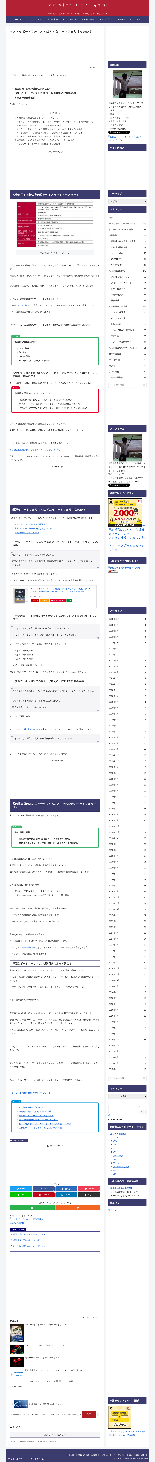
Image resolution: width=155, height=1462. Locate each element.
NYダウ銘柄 (128, 265)
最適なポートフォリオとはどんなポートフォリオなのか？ (40, 125)
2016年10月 (127, 980)
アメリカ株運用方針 (128, 312)
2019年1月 (127, 820)
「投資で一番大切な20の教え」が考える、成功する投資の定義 (44, 136)
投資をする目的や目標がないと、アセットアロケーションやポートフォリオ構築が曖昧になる (57, 122)
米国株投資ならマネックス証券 (127, 348)
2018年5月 (127, 868)
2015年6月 (127, 1069)
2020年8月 (127, 708)
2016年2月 (127, 1028)
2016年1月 (127, 1034)
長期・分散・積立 (128, 288)
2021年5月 (127, 666)
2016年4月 (127, 1016)
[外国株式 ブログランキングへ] (113, 572)
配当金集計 (128, 324)
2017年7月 (127, 927)
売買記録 (128, 336)
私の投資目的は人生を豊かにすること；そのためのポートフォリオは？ (46, 140)
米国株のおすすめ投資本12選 (121, 1435)
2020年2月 (127, 743)
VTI (114, 1148)
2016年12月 (127, 968)
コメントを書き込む (55, 1434)
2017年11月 (127, 903)
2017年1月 (127, 962)
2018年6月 (127, 862)
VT (114, 1152)
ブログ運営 (127, 371)
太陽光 (136, 1455)
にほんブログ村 (17, 1223)
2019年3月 (127, 808)
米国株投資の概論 (127, 271)
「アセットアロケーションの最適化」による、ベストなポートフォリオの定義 (50, 129)
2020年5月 (127, 725)
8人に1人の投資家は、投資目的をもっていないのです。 (35, 450)
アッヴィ (117, 1163)
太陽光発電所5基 (27, 947)
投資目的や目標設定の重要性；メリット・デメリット (38, 118)
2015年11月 (127, 1045)
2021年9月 (127, 648)
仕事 (127, 217)
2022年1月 (127, 637)
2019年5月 (127, 797)
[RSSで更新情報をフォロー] (77, 1207)
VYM (115, 1141)
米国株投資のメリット (128, 277)
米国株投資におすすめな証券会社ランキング (126, 529)
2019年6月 (127, 791)
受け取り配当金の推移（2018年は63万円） (38, 1120)
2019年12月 (127, 755)
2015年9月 (127, 1051)
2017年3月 (127, 951)
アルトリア (118, 1156)
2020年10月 (127, 696)
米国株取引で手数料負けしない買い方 (27, 1240)
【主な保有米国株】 (117, 1134)
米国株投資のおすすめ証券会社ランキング (29, 1234)
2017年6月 (127, 933)
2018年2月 (127, 885)
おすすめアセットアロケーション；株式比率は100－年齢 (45, 1124)
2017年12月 (127, 897)
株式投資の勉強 (83, 1455)
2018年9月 (127, 844)
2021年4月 (127, 672)
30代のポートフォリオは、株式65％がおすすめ (40, 1128)
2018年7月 (127, 856)
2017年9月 (127, 915)
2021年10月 (127, 643)
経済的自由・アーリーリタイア (127, 223)
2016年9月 (127, 986)
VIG (114, 1174)
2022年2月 (127, 631)
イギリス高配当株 (128, 247)
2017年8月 (127, 921)
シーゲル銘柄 (128, 253)
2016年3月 (127, 1022)
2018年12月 (127, 826)
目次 (52, 113)
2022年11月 (127, 619)
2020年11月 (127, 690)
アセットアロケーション (19, 1140)
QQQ (115, 1137)
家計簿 (127, 366)
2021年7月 (127, 654)
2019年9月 (127, 773)
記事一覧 (144, 1455)
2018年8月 (127, 850)
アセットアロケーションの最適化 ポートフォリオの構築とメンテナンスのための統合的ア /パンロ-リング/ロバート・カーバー (61, 590)
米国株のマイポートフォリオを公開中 (36, 1115)
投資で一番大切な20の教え (27, 532)
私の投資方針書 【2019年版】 (32, 1107)
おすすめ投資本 (127, 354)
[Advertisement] (55, 51)
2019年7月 (127, 785)
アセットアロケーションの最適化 (30, 524)
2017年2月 (127, 957)
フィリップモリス (121, 1167)
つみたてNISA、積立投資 (128, 330)
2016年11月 (127, 974)
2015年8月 (127, 1057)
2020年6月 (127, 720)
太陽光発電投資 (127, 377)
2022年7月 (127, 625)
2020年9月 (127, 702)
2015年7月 (127, 1063)
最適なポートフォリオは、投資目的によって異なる (39, 144)
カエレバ (39, 596)
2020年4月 (127, 731)
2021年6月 (127, 660)
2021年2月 (127, 678)
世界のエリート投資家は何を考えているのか (35, 528)
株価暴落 (128, 300)
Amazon (44, 600)
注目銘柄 (127, 235)
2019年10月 (127, 767)
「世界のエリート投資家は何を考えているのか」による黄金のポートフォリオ (50, 133)
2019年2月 (127, 814)
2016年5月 (127, 1010)
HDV (115, 1170)
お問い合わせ (106, 1455)
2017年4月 (127, 945)
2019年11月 (127, 761)
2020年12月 (127, 684)
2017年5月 (127, 939)
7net (69, 600)
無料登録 (112, 1210)
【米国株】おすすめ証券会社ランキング (126, 1431)
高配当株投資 (128, 294)
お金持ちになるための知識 (127, 229)
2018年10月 (127, 838)
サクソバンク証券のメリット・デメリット (29, 1246)
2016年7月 (127, 998)
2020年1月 (127, 749)
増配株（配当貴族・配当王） (128, 241)
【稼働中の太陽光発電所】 (120, 1188)
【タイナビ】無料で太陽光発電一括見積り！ (30, 1093)
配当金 (129, 1455)
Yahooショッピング (57, 600)
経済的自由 (95, 1455)
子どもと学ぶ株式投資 (128, 342)
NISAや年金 (127, 360)
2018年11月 (127, 832)
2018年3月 (127, 880)
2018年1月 (127, 891)
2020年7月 (127, 714)
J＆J (115, 1159)
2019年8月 (127, 779)
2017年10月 (127, 909)
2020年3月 (127, 737)
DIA (114, 1145)
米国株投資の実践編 (127, 306)
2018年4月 (127, 874)
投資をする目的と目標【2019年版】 (35, 1111)
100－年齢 (22, 305)
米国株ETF (128, 259)
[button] (144, 385)
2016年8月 (127, 992)
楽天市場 (35, 600)
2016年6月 (127, 1004)
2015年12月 (127, 1039)
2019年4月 (127, 803)
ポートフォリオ (128, 318)
